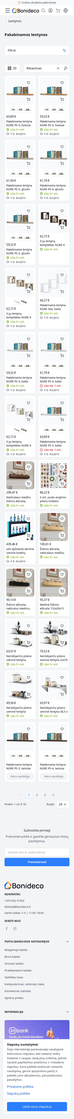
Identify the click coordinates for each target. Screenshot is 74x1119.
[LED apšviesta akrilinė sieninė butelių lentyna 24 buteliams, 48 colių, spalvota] (20, 527)
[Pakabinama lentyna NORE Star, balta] (54, 283)
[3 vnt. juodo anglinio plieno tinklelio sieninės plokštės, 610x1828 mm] (54, 475)
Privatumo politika (20, 1086)
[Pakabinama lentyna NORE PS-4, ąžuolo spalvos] (54, 155)
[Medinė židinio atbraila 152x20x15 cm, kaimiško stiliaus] (54, 583)
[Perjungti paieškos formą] (43, 10)
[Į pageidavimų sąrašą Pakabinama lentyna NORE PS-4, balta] (62, 339)
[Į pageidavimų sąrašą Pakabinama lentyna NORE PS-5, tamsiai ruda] (28, 729)
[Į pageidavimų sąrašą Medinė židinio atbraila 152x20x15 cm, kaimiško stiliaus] (62, 574)
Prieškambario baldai (18, 970)
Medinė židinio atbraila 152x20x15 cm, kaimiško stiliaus (53, 606)
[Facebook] (6, 928)
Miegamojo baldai (16, 950)
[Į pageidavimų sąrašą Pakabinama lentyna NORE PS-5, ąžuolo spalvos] (28, 146)
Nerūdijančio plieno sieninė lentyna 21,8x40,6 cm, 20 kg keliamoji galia (18, 710)
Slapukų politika (18, 1093)
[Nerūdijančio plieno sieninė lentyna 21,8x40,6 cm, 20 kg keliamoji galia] (20, 686)
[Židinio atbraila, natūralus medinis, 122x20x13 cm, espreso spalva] (20, 583)
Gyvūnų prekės (14, 998)
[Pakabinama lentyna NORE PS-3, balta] (47, 110)
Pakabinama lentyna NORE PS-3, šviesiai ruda (53, 123)
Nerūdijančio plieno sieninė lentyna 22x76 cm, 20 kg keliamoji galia (54, 658)
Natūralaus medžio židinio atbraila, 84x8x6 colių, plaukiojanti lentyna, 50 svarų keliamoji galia (19, 499)
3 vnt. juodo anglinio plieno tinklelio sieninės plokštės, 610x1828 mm (53, 499)
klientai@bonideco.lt (18, 907)
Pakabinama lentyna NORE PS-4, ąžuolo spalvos (53, 187)
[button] (37, 941)
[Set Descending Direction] (65, 68)
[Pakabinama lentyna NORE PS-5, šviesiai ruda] (20, 91)
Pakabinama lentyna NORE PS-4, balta (53, 379)
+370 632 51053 (14, 900)
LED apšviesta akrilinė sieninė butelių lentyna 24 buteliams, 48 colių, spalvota (20, 551)
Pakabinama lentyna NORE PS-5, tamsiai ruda (19, 766)
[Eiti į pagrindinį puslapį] (25, 10)
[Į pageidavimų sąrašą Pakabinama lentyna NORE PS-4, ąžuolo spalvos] (62, 146)
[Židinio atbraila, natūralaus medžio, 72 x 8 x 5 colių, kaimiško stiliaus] (54, 527)
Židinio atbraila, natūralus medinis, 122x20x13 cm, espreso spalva (18, 606)
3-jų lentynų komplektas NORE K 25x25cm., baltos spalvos (18, 443)
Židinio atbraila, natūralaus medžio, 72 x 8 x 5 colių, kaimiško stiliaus (52, 551)
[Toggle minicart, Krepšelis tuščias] (58, 10)
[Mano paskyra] (50, 10)
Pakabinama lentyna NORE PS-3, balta (19, 379)
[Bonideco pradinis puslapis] (24, 885)
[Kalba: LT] (65, 10)
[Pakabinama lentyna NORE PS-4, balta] (47, 174)
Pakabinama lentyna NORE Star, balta (53, 307)
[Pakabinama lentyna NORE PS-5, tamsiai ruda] (27, 110)
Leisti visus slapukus (37, 1107)
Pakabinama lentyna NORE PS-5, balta (53, 443)
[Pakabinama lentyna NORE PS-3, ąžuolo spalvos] (54, 110)
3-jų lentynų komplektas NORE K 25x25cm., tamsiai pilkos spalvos (52, 243)
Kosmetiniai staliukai (18, 991)
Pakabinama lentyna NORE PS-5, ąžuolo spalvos (19, 187)
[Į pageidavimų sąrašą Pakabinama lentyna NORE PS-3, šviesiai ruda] (62, 82)
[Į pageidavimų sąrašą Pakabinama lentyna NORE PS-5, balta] (62, 403)
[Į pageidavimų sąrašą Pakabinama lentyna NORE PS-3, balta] (28, 339)
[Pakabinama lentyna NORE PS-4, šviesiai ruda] (54, 174)
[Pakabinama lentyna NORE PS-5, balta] (13, 110)
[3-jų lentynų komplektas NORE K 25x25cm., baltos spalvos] (17, 302)
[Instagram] (14, 928)
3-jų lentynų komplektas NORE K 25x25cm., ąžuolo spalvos (18, 315)
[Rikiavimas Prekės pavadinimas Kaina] (43, 68)
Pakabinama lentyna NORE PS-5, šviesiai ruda (19, 123)
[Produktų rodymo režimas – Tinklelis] (9, 68)
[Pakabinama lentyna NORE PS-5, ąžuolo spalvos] (20, 110)
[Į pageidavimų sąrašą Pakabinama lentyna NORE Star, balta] (62, 274)
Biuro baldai (12, 956)
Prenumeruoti (37, 862)
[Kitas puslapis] (53, 795)
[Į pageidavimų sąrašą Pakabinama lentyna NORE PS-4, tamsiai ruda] (62, 729)
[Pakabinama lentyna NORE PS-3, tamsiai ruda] (61, 110)
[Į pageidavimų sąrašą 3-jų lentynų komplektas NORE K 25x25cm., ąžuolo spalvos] (28, 274)
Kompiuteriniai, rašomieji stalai (24, 984)
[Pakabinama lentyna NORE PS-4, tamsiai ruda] (61, 174)
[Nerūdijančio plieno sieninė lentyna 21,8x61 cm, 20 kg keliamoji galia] (20, 634)
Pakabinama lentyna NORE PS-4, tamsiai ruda (53, 766)
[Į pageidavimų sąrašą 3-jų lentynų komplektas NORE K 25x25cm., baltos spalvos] (28, 403)
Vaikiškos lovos (14, 977)
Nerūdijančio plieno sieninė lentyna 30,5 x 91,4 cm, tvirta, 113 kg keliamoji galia (54, 710)
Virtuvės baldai (14, 963)
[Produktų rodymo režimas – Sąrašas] (15, 68)
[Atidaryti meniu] (8, 10)
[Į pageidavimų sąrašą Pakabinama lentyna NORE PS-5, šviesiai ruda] (28, 82)
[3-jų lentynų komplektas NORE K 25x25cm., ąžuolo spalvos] (20, 283)
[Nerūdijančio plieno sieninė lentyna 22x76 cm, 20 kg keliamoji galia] (54, 634)
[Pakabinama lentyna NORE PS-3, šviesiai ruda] (54, 91)
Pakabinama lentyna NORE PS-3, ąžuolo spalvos (19, 251)
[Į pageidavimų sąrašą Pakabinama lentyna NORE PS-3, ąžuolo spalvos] (28, 210)
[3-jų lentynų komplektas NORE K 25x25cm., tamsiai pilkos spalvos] (54, 219)
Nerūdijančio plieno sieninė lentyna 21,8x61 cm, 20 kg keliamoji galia (18, 658)
